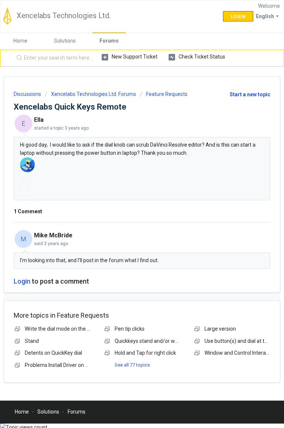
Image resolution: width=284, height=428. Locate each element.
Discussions (27, 94)
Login (22, 281)
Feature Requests (166, 94)
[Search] (18, 58)
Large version (220, 329)
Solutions (65, 41)
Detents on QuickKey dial (53, 353)
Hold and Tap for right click (145, 353)
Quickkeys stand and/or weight (151, 341)
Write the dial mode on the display (64, 329)
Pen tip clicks (130, 329)
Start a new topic (250, 94)
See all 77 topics (132, 365)
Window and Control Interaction (240, 353)
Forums (109, 41)
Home (20, 41)
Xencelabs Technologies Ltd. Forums (93, 94)
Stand (32, 341)
